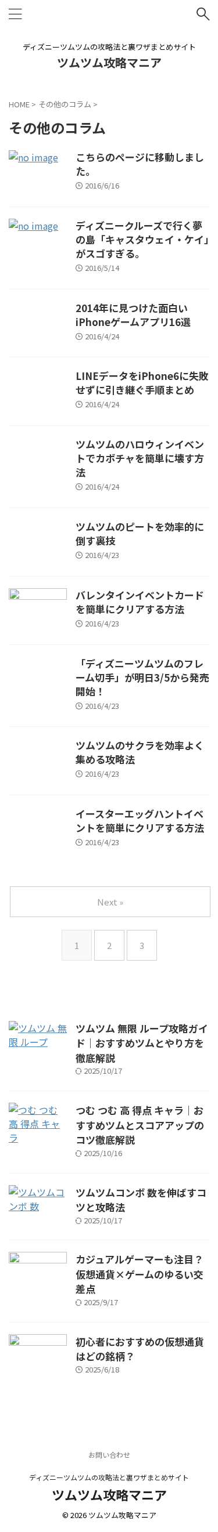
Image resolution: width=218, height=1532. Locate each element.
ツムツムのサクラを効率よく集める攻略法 (140, 752)
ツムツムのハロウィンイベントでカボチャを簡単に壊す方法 (140, 458)
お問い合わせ (109, 1454)
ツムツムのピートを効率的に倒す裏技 (140, 533)
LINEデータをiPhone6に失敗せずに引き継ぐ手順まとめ (142, 382)
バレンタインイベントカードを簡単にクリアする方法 (140, 602)
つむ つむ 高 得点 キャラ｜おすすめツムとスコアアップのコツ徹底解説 (140, 1125)
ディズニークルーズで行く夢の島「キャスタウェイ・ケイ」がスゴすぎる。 (142, 239)
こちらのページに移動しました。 (140, 164)
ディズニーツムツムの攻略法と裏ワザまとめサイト (109, 1477)
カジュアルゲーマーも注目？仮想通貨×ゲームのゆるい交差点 (139, 1274)
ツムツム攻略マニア (109, 62)
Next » (110, 902)
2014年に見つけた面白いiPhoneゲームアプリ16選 (133, 314)
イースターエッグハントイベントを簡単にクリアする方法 (140, 820)
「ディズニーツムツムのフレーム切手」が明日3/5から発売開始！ (142, 677)
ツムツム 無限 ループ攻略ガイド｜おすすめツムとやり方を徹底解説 (142, 1043)
